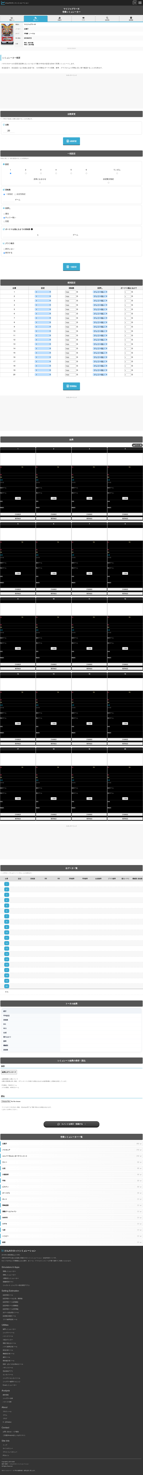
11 (7, 938)
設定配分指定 (108, 179)
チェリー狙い (10, 217)
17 (7, 970)
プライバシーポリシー (10, 1452)
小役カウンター (8, 1340)
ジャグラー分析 (8, 1398)
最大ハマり (125, 878)
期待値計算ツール (8, 1361)
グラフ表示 (9, 243)
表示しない (9, 248)
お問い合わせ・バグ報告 (11, 1432)
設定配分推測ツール (9, 1316)
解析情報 (6, 1395)
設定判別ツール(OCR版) (10, 1309)
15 (7, 959)
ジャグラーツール (8, 1332)
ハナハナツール (8, 1336)
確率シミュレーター (9, 1329)
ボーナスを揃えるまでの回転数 (17, 229)
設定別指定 (21, 194)
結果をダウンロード (9, 1072)
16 (7, 965)
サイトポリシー (8, 1448)
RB (59, 878)
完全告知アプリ (8, 1371)
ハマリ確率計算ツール (10, 1347)
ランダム (117, 169)
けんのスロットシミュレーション (17, 3)
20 (7, 986)
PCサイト (6, 1455)
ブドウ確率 (112, 878)
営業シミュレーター (9, 1275)
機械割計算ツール (8, 1353)
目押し (8, 208)
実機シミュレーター (9, 1271)
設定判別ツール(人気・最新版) (13, 1298)
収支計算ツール (8, 1350)
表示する (8, 252)
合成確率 (98, 878)
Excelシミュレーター (10, 1385)
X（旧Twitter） (7, 1422)
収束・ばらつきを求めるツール (13, 1364)
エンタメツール (8, 1374)
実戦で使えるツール (9, 1343)
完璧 (7, 221)
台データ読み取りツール (11, 1312)
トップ (5, 1445)
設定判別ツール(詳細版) (10, 1302)
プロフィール (7, 1411)
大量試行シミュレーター (11, 1278)
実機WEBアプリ (8, 1282)
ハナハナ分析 (7, 1402)
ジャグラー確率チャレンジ (11, 1381)
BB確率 (71, 878)
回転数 (8, 189)
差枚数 (140, 878)
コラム (5, 1415)
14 (7, 954)
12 (7, 943)
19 (7, 981)
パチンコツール (8, 1367)
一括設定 (73, 266)
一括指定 (9, 194)
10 (7, 932)
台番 (6, 878)
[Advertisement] (71, 93)
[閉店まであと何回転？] (135, 3)
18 (7, 975)
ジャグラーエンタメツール (11, 1378)
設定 (7, 164)
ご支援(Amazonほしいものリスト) (14, 1435)
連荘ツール (6, 1357)
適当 (7, 213)
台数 (7, 124)
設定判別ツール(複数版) (10, 1305)
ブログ (5, 1418)
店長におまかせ (40, 179)
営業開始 (73, 386)
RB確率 (85, 878)
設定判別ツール (8, 1295)
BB (46, 878)
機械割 (134, 878)
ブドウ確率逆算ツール (10, 1319)
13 (7, 948)
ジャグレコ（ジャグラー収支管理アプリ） (16, 1285)
